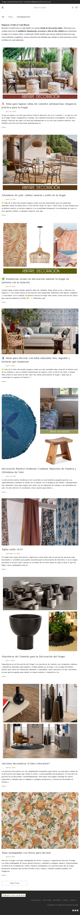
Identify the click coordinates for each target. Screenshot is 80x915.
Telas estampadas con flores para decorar (26, 852)
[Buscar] (73, 7)
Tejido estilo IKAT (12, 549)
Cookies (65, 900)
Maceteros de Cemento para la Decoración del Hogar (33, 656)
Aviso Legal (47, 900)
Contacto (73, 900)
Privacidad (56, 900)
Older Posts (14, 883)
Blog (10, 17)
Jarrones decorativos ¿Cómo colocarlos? (26, 763)
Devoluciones (36, 900)
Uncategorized (23, 17)
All (3, 17)
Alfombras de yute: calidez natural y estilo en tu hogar (34, 195)
